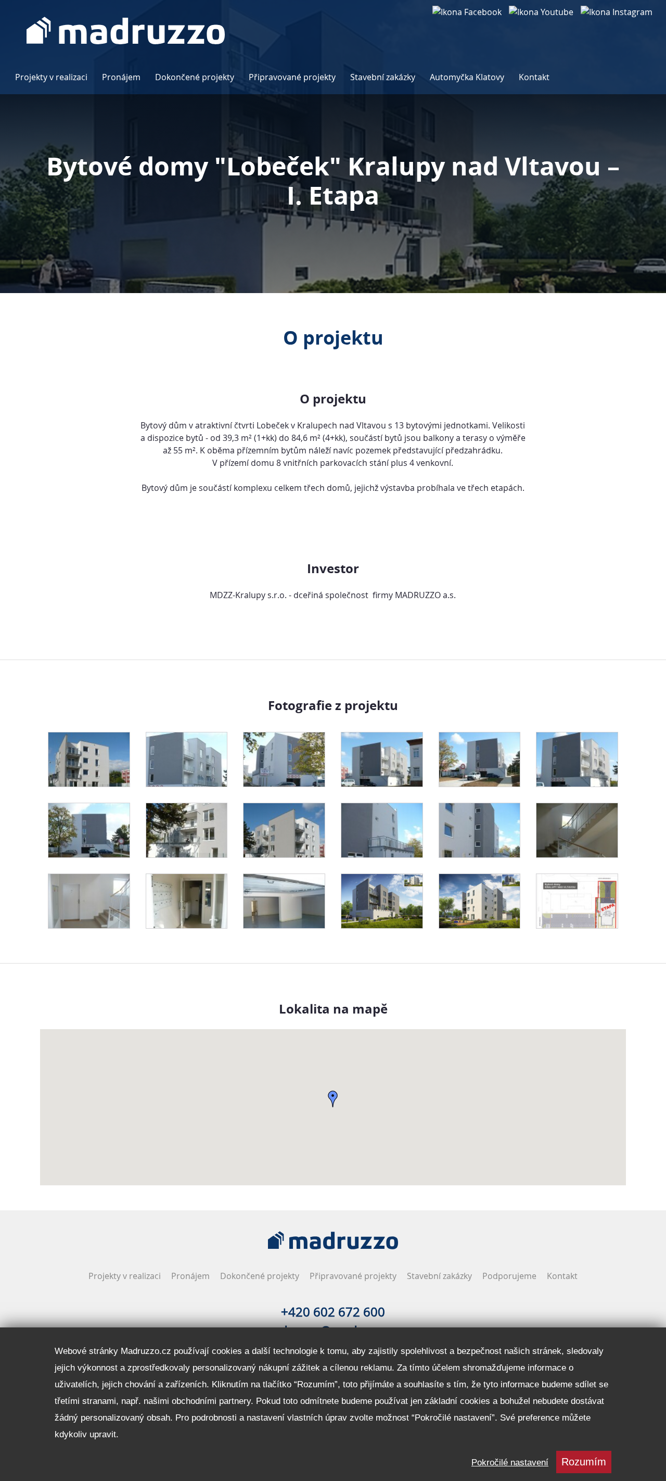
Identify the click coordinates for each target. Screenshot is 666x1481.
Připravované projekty (292, 77)
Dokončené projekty (194, 77)
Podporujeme (509, 1276)
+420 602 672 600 (333, 1311)
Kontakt (534, 77)
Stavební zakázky (382, 77)
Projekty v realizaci (51, 77)
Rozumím (583, 1461)
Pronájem (121, 77)
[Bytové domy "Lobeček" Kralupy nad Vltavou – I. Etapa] (89, 759)
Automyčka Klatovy (467, 77)
